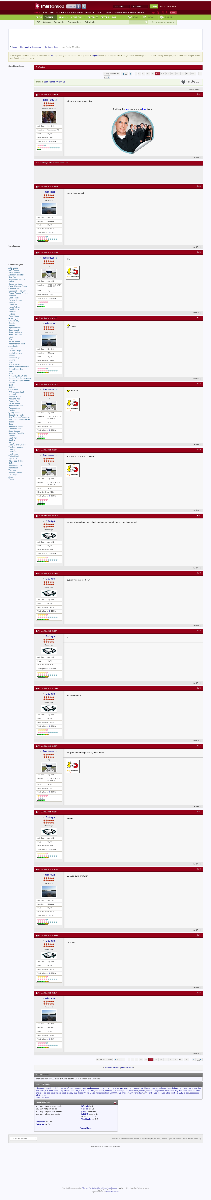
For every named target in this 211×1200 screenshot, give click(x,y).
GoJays (50, 521)
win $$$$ (113, 1093)
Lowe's (11, 362)
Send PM (196, 157)
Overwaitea (13, 390)
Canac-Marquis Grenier (18, 286)
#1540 (199, 688)
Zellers (11, 479)
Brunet (11, 282)
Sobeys (11, 436)
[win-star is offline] (49, 209)
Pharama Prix (14, 399)
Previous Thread (112, 1068)
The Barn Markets (15, 447)
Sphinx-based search (112, 1192)
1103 (193, 74)
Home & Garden (137, 12)
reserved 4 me (194, 1090)
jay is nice (193, 1088)
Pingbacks (40, 1122)
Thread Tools (194, 89)
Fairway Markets (15, 300)
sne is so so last (43, 1093)
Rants (126, 12)
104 (162, 74)
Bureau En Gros (15, 284)
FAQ (38, 22)
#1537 (199, 515)
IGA (10, 339)
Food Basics (13, 309)
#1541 (199, 746)
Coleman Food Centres (18, 291)
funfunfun (162, 1088)
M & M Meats (14, 364)
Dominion (12, 295)
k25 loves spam (51, 1090)
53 (139, 74)
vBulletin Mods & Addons (109, 1188)
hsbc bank (183, 1088)
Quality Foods (14, 413)
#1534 (199, 318)
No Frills (11, 387)
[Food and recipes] (162, 12)
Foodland (12, 312)
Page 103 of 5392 (112, 74)
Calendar (47, 22)
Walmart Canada (15, 472)
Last (105, 77)
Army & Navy (14, 272)
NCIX (10, 385)
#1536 (199, 449)
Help (162, 6)
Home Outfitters (15, 335)
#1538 (199, 573)
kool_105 (48, 99)
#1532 (199, 186)
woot (173, 1093)
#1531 (199, 94)
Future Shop (13, 316)
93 (143, 74)
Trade (170, 17)
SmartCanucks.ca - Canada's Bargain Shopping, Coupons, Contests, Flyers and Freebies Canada (154, 1139)
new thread (133, 1090)
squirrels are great (58, 1093)
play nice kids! (181, 1090)
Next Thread (127, 1068)
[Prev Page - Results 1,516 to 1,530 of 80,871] (130, 73)
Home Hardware (15, 332)
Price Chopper (14, 403)
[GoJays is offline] (49, 536)
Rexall (11, 422)
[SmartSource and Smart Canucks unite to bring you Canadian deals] (19, 252)
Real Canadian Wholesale (19, 419)
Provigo (11, 410)
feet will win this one (142, 1088)
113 (172, 74)
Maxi (10, 371)
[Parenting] (167, 12)
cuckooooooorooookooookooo (99, 1088)
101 (147, 74)
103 (157, 74)
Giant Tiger (13, 318)
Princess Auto (14, 408)
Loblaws (11, 355)
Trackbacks (86, 1119)
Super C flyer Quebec (17, 445)
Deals (51, 12)
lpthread (108, 1090)
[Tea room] (153, 12)
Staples (11, 440)
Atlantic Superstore (16, 275)
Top (114, 17)
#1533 (199, 252)
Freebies (89, 12)
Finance (109, 12)
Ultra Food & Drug (15, 461)
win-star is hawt (136, 1093)
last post (90, 1090)
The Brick (12, 452)
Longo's (11, 360)
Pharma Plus (13, 401)
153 (177, 74)
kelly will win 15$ (66, 1090)
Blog (39, 17)
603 (187, 74)
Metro (10, 373)
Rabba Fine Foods (16, 415)
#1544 (199, 935)
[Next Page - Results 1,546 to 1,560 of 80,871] (200, 73)
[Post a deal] (173, 12)
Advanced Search (165, 22)
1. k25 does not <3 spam (63, 1088)
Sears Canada (14, 431)
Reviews (118, 12)
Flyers (80, 12)
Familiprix (12, 302)
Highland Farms (15, 328)
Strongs (11, 442)
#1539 (199, 631)
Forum (50, 17)
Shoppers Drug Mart (16, 433)
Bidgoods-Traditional (16, 279)
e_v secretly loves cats (122, 1088)
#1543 (199, 869)
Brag (135, 17)
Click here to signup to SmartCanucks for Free (52, 163)
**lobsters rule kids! (44, 1088)
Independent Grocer (16, 344)
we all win (91, 1093)
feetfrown (49, 257)
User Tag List (40, 67)
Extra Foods (13, 298)
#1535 (199, 384)
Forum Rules (85, 1128)
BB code (85, 1106)
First (125, 74)
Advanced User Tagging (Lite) (91, 1188)
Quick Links (90, 22)
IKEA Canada (14, 341)
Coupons (71, 12)
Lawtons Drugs (14, 351)
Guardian (12, 323)
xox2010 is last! (182, 1093)
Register (172, 6)
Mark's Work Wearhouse (18, 367)
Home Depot (13, 330)
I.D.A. (10, 337)
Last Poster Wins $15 (54, 82)
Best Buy (12, 277)
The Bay (12, 449)
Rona (10, 424)
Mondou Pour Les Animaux (19, 378)
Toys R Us (12, 459)
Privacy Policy (193, 1139)
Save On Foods (15, 429)
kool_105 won (80, 1090)
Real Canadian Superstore (19, 417)
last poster (99, 1090)
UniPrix (11, 463)
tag (75, 1093)
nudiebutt (150, 1090)
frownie (154, 1088)
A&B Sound (13, 268)
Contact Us (116, 1139)
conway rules (80, 1088)
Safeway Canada (15, 426)
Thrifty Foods (14, 456)
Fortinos (11, 314)
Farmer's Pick (14, 307)
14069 (192, 82)
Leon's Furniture (15, 353)
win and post (124, 1093)
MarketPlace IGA (15, 369)
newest (142, 1090)
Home (45, 12)
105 (167, 74)
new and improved (120, 1090)
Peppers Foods (14, 396)
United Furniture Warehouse (15, 466)
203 (182, 74)
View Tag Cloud (42, 1097)
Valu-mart (12, 470)
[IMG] (83, 1111)
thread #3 (82, 1093)
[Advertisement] (89, 174)
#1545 (199, 993)
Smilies (84, 1109)
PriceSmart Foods (16, 406)
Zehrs (10, 477)
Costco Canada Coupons (18, 293)
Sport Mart (12, 438)
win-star (50, 191)
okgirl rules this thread (164, 1090)
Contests (100, 12)
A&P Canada (13, 270)
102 (152, 74)
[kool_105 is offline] (49, 117)
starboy (70, 1093)
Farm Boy (12, 305)
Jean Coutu (13, 346)
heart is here (173, 1088)
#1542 (199, 811)
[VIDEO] (84, 1114)
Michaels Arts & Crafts (17, 376)
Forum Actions (74, 22)
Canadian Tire (14, 289)
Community (59, 22)
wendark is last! (102, 1093)
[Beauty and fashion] (158, 12)
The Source (13, 454)
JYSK (10, 348)
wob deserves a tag (162, 1093)
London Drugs (14, 358)
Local (152, 17)
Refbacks (40, 1124)
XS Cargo (12, 475)
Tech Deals (61, 12)
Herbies (11, 325)
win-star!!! (148, 1093)
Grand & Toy (13, 321)
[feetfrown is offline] (49, 274)
